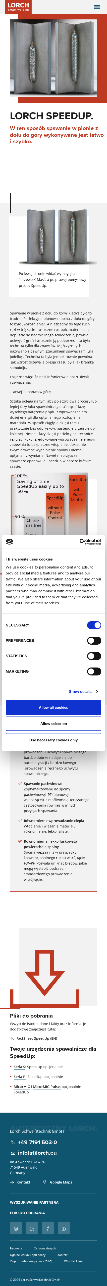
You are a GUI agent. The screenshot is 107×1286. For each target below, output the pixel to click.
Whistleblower (74, 1261)
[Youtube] (64, 1228)
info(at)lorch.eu (37, 1152)
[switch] (94, 641)
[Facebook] (48, 1228)
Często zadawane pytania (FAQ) (31, 1261)
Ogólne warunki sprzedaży (28, 1255)
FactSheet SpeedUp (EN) (36, 1038)
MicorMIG (22, 1086)
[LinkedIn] (32, 1228)
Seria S (19, 1066)
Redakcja (16, 1248)
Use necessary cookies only (53, 740)
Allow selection (53, 723)
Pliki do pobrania (27, 1213)
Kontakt (23, 1182)
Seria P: (20, 1076)
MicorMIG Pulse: (47, 1086)
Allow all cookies (53, 707)
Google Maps (61, 1182)
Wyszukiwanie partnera (34, 1202)
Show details (80, 691)
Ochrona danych (45, 1248)
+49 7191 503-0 (37, 1142)
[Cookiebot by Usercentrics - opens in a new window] (79, 542)
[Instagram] (16, 1228)
